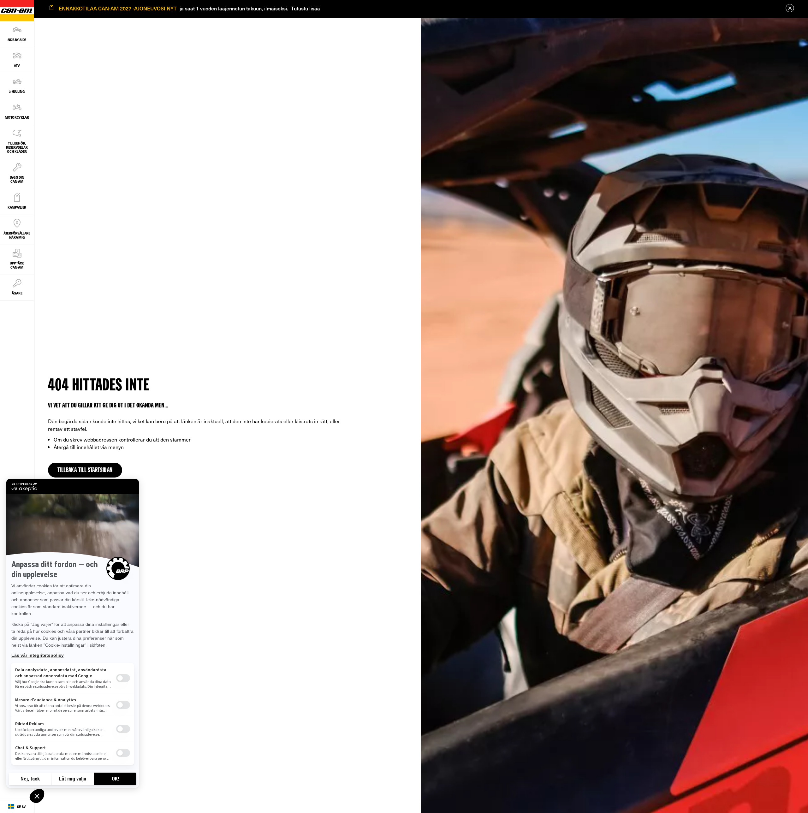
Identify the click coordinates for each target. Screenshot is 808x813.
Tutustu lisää (305, 8)
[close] (790, 8)
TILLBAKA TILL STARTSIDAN (85, 470)
